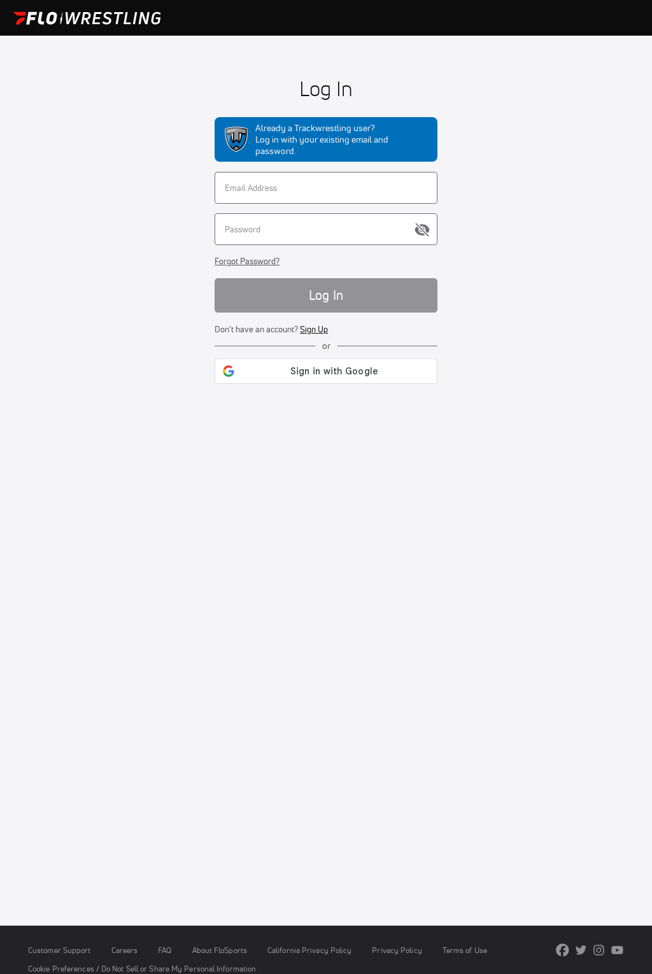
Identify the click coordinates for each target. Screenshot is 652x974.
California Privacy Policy (309, 950)
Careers (124, 950)
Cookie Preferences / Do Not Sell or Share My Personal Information (142, 968)
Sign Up (314, 329)
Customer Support (59, 950)
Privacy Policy (397, 950)
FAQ (164, 950)
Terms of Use (465, 950)
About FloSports (219, 950)
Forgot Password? (247, 261)
